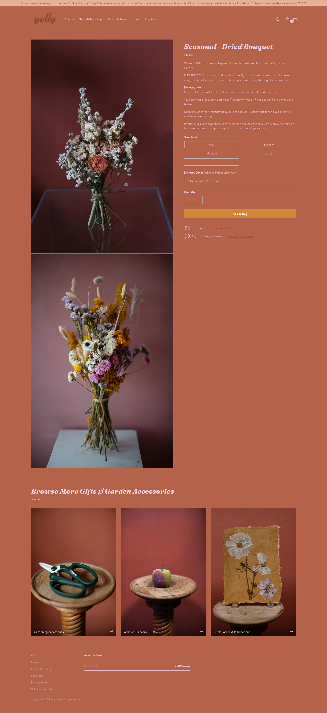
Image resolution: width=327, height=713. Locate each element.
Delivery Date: (210, 172)
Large (268, 153)
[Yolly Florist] (45, 19)
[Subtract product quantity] (187, 200)
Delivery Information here (219, 228)
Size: (190, 137)
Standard (268, 145)
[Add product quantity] (199, 200)
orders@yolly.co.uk (241, 236)
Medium (211, 153)
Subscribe (182, 665)
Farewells (37, 675)
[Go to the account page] (286, 19)
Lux (211, 162)
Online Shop (38, 662)
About (35, 655)
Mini (211, 145)
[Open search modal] (278, 19)
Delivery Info (39, 682)
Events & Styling (41, 669)
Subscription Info (42, 689)
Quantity (190, 192)
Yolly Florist (56, 699)
